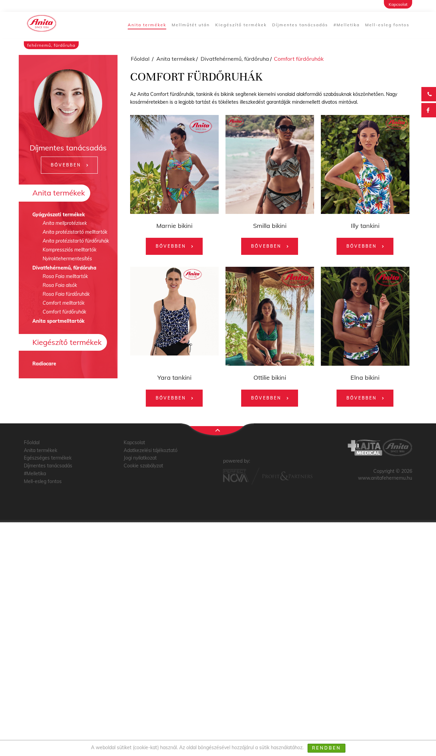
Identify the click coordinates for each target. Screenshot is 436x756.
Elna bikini (365, 377)
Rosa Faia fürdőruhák (66, 294)
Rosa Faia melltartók (65, 276)
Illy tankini (365, 226)
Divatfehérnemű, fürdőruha (64, 268)
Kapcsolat (398, 4)
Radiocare (44, 364)
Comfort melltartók (63, 303)
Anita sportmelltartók (58, 321)
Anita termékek (147, 24)
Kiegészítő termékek (241, 24)
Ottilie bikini (269, 377)
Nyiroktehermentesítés (67, 259)
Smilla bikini (269, 226)
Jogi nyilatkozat (140, 458)
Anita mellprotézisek (65, 223)
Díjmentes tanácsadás (300, 24)
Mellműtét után (191, 24)
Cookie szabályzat (143, 466)
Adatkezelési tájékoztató (150, 450)
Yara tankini (174, 377)
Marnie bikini (174, 226)
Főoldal (140, 58)
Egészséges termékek (48, 458)
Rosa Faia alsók (60, 285)
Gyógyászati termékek (58, 215)
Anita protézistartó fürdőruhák (76, 241)
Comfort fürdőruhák (64, 312)
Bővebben (66, 165)
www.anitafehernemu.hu (385, 478)
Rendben (326, 748)
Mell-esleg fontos (387, 24)
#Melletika (346, 24)
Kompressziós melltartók (69, 250)
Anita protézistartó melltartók (75, 232)
